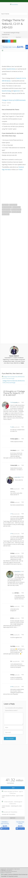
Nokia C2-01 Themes (6, 211)
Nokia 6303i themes (6, 209)
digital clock (16, 91)
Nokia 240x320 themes (6, 207)
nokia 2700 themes (16, 207)
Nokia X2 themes (5, 214)
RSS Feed (7, 169)
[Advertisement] (14, 8)
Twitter (21, 169)
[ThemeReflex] (14, 4)
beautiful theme (11, 69)
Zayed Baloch (3, 870)
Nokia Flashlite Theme (16, 211)
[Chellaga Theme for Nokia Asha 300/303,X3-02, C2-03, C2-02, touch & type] (14, 378)
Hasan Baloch (18, 37)
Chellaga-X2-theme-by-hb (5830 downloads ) (14, 100)
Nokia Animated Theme (16, 209)
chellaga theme (5, 204)
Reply (23, 402)
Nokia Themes (5, 37)
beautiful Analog (6, 91)
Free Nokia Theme (13, 204)
